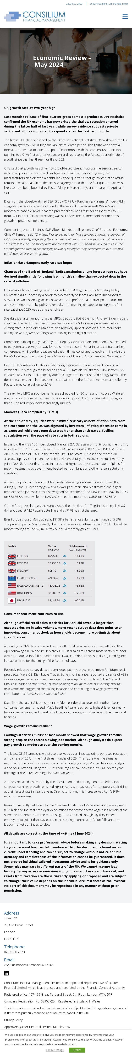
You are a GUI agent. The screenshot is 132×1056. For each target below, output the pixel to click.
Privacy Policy (13, 1020)
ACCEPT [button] (77, 1050)
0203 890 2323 (74, 3)
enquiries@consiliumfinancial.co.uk (109, 3)
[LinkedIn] (6, 974)
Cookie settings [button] (55, 1050)
